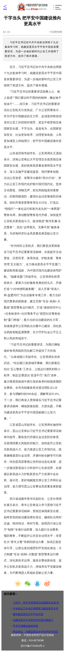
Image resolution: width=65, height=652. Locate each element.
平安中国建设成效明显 (25, 626)
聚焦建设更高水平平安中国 (28, 614)
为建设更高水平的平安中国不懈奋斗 (33, 620)
